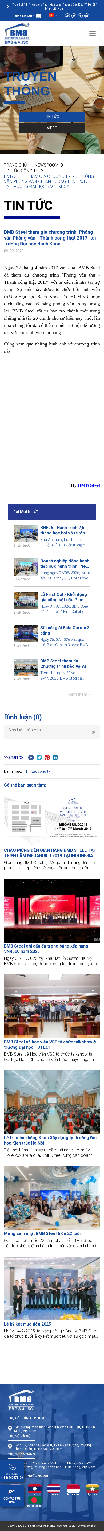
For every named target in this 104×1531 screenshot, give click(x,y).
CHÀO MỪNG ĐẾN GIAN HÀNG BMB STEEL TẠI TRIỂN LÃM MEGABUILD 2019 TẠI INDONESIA (49, 853)
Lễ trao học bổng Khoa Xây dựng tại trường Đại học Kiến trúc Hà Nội (50, 1140)
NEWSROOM (46, 165)
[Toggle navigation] (92, 33)
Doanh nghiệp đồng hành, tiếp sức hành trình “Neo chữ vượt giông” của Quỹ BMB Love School (65, 563)
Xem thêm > (79, 694)
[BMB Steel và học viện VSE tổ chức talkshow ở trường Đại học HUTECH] (52, 1006)
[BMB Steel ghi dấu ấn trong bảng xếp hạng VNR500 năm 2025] (52, 911)
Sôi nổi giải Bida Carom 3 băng (65, 630)
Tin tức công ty (21, 170)
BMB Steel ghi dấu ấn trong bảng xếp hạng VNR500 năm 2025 (46, 949)
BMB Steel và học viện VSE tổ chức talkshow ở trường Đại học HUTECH (50, 1044)
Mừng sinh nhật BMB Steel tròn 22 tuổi (42, 1233)
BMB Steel (89, 485)
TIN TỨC (52, 116)
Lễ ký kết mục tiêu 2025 (27, 1324)
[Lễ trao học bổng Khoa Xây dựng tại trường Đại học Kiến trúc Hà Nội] (52, 1102)
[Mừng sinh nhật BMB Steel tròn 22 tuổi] (52, 1198)
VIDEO (52, 128)
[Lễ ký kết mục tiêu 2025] (52, 1288)
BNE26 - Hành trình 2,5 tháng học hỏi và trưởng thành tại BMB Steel (63, 530)
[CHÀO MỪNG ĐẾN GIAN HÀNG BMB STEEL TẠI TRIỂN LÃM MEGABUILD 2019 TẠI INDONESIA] (52, 819)
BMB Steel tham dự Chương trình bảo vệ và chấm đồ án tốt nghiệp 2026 (63, 664)
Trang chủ (15, 165)
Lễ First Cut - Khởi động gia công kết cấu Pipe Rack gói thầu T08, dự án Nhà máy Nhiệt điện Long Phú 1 (65, 597)
